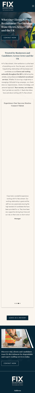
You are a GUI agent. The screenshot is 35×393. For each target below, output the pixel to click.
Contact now (10, 38)
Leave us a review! (17, 318)
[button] (33, 6)
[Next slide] (31, 207)
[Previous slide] (3, 207)
